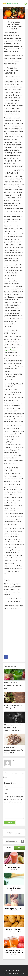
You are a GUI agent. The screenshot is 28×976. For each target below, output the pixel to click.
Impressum (9, 970)
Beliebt (8, 848)
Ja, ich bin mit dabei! (14, 647)
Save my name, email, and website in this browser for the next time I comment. (13, 799)
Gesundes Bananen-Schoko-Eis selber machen (14, 909)
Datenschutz (18, 970)
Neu (19, 848)
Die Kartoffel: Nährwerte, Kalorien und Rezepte (14, 930)
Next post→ (18, 833)
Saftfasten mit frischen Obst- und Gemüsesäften (14, 866)
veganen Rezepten (10, 350)
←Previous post (9, 833)
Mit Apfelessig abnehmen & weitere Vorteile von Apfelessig (14, 951)
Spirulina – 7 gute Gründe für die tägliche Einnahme (14, 887)
